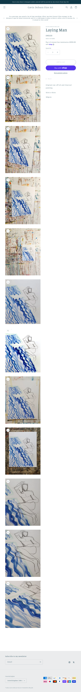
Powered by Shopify (27, 687)
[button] (4, 7)
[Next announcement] (77, 18)
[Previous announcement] (4, 18)
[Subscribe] (40, 662)
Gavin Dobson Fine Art (15, 687)
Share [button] (50, 79)
